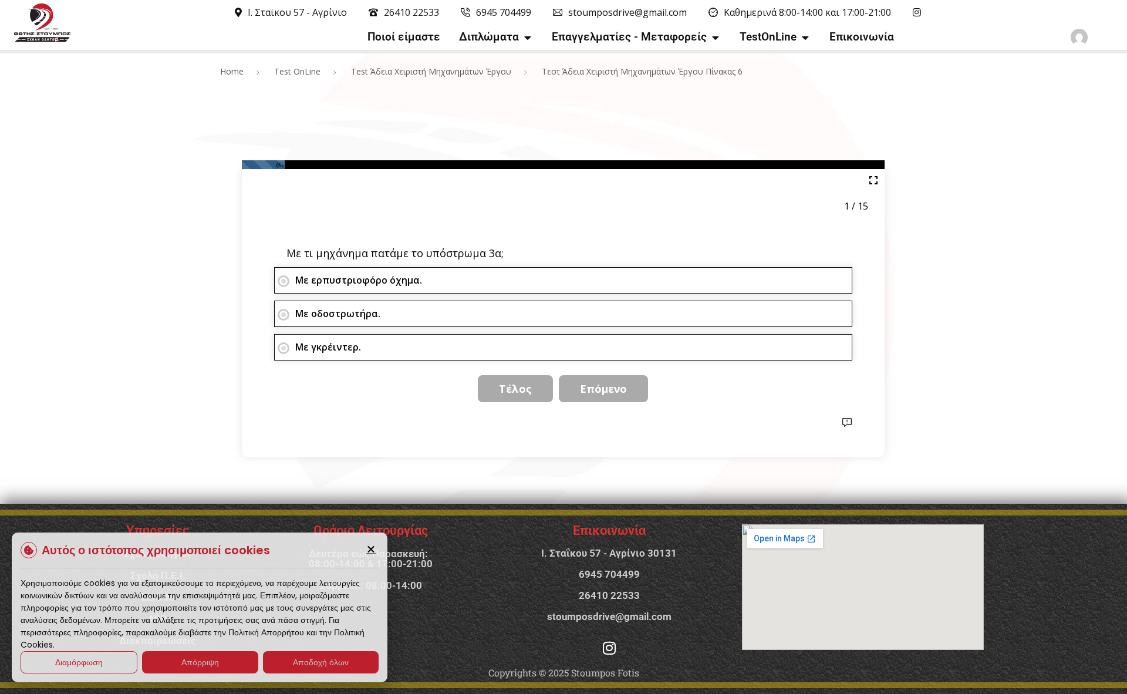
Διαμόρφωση (79, 662)
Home (232, 71)
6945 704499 (609, 574)
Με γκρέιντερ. (328, 347)
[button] (371, 549)
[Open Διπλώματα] (527, 37)
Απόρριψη (200, 662)
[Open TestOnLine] (805, 37)
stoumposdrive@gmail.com (609, 616)
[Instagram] (609, 647)
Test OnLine (297, 71)
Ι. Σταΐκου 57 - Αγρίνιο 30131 (609, 553)
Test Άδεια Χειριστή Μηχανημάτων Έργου (431, 71)
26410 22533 (609, 595)
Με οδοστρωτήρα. (337, 313)
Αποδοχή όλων (321, 662)
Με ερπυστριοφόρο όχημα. (358, 280)
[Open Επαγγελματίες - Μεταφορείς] (715, 37)
